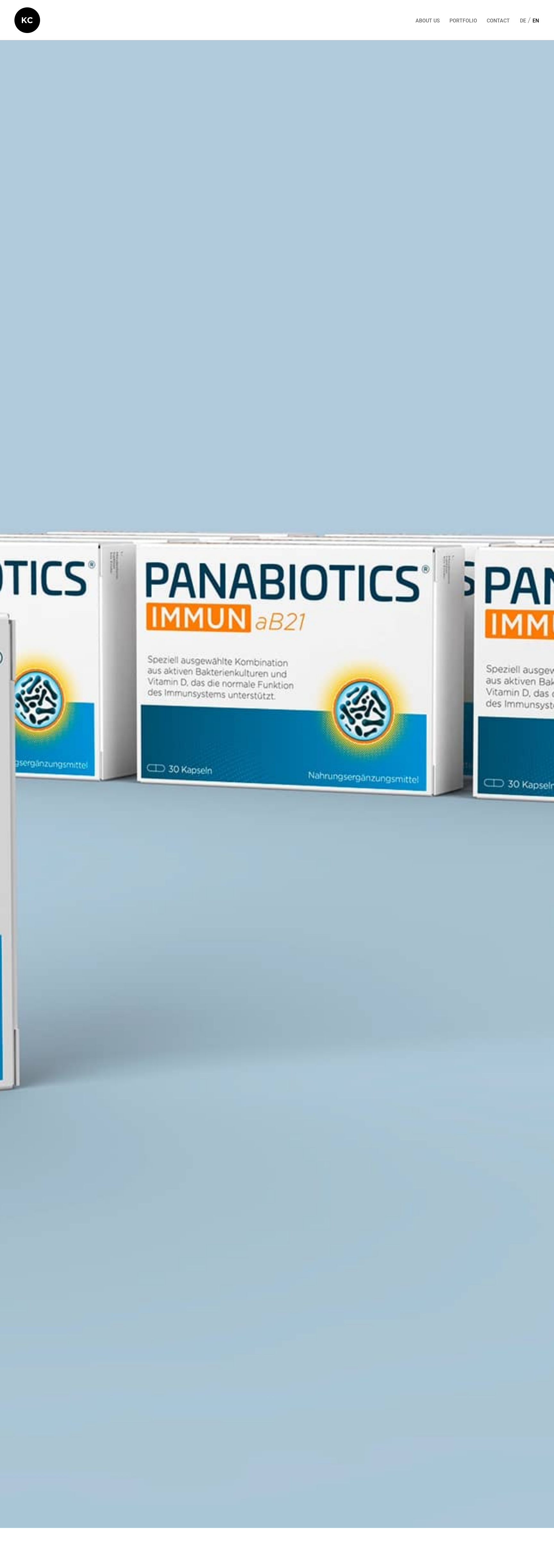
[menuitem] (523, 21)
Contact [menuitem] (498, 20)
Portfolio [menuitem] (463, 20)
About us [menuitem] (428, 20)
